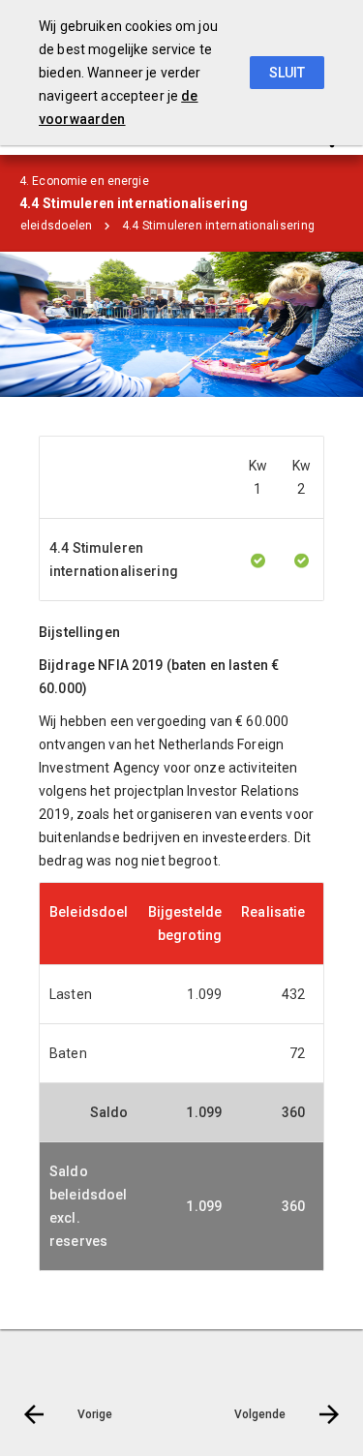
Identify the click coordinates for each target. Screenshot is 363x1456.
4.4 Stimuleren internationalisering (218, 225)
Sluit (287, 72)
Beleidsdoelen (52, 225)
